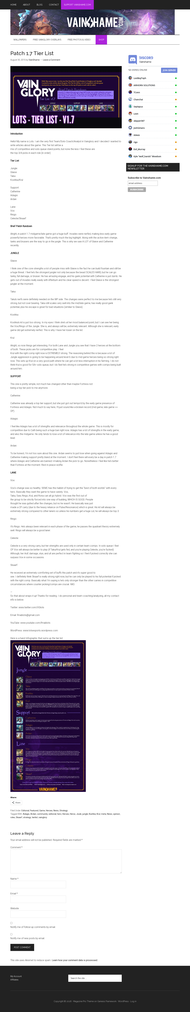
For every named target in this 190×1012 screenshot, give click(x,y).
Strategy (64, 810)
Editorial (25, 810)
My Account (16, 976)
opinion (116, 814)
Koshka (92, 814)
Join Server (169, 70)
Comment (16, 847)
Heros (72, 814)
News (56, 810)
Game (42, 810)
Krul (98, 814)
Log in (133, 1001)
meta (103, 814)
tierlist (35, 817)
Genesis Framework (106, 1001)
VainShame (95, 22)
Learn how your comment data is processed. (75, 960)
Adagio (26, 814)
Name (14, 878)
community (42, 814)
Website (14, 908)
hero (59, 814)
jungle (85, 814)
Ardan (33, 814)
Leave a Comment (51, 60)
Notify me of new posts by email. (27, 938)
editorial (52, 814)
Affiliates (14, 980)
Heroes (49, 810)
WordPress (123, 1001)
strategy (27, 817)
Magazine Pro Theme (83, 1001)
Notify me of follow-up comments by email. (33, 927)
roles (12, 817)
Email (14, 893)
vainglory (43, 817)
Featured (34, 810)
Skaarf (19, 817)
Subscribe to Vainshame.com (144, 178)
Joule (78, 814)
